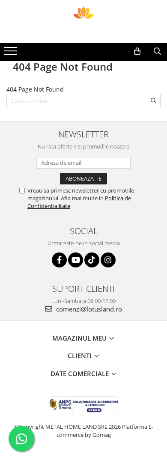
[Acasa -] (83, 21)
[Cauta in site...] (157, 51)
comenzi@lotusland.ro (88, 309)
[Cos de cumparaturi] (137, 51)
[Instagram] (108, 259)
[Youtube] (75, 259)
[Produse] (11, 53)
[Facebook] (59, 259)
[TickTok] (91, 259)
